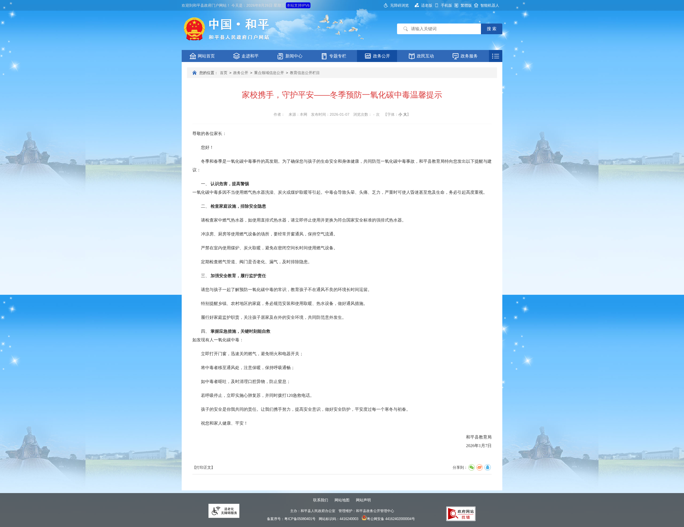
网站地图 (342, 500)
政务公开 (381, 56)
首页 (223, 73)
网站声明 (363, 500)
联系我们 (320, 500)
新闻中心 (293, 56)
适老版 (426, 5)
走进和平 (250, 56)
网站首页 (206, 56)
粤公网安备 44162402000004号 (391, 519)
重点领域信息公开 (269, 73)
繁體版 (466, 5)
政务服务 (469, 56)
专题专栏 (337, 56)
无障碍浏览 (399, 5)
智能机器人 (489, 5)
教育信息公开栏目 (305, 73)
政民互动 (425, 56)
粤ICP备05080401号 (300, 519)
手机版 (446, 5)
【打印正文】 (203, 467)
